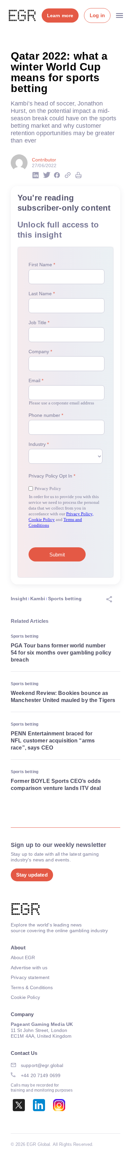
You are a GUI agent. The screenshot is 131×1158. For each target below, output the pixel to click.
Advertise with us (29, 967)
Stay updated (32, 875)
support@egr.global (42, 1065)
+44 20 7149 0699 (40, 1075)
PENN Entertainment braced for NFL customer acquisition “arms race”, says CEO (53, 741)
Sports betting (65, 598)
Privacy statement (30, 977)
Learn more (60, 15)
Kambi (37, 598)
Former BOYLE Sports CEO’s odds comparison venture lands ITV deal (56, 784)
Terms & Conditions (32, 987)
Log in (97, 15)
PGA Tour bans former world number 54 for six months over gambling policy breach (61, 653)
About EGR (23, 957)
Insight (19, 598)
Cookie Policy (25, 997)
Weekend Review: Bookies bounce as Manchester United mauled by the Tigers (63, 696)
